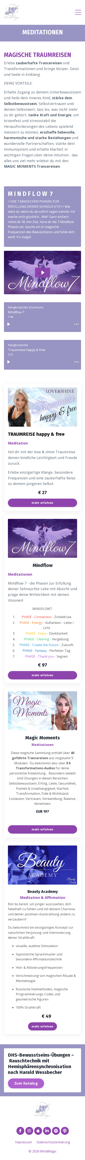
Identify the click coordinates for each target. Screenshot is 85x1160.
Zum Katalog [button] (26, 1083)
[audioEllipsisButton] (76, 324)
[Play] (8, 324)
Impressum (23, 1142)
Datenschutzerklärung (53, 1142)
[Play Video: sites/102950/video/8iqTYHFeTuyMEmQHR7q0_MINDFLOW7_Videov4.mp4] (42, 272)
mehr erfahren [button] (42, 503)
